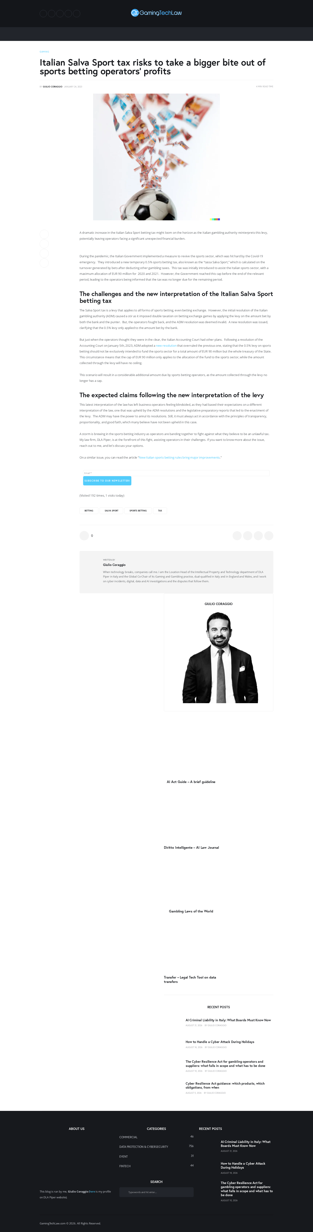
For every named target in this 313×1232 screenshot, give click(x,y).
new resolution (166, 345)
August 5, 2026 (194, 1093)
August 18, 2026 (194, 1047)
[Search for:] (156, 1192)
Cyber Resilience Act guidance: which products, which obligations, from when (225, 1086)
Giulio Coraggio (217, 1025)
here (92, 1191)
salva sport (111, 510)
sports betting (138, 510)
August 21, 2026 (194, 1025)
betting (89, 510)
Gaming (44, 51)
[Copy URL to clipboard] (44, 263)
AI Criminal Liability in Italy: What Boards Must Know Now (228, 1020)
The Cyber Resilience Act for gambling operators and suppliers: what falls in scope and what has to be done (225, 1064)
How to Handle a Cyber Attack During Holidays (220, 1042)
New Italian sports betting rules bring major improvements (179, 457)
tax (160, 510)
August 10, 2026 (194, 1071)
